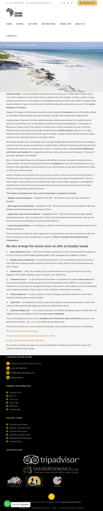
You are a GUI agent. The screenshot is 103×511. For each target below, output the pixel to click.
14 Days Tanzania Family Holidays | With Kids (25, 340)
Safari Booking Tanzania (41, 508)
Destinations (48, 24)
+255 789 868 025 (19, 368)
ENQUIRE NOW (89, 3)
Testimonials (24, 508)
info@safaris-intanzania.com (23, 373)
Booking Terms (75, 502)
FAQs (55, 508)
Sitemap (65, 502)
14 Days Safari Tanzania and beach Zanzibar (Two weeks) (30, 336)
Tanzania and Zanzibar (18, 424)
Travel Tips (65, 24)
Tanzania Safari (15, 441)
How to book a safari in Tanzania (72, 508)
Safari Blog (13, 406)
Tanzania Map (15, 409)
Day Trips (32, 24)
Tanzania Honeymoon (18, 431)
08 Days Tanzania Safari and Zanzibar (22, 331)
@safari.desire (17, 377)
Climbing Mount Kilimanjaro (20, 438)
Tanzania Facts (15, 392)
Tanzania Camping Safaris (19, 434)
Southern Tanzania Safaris (20, 428)
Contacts (11, 36)
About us (80, 24)
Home (9, 24)
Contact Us (13, 399)
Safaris (20, 24)
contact (33, 322)
